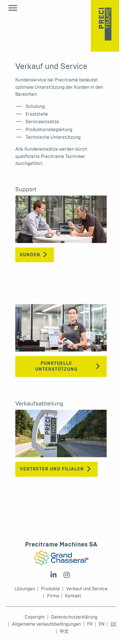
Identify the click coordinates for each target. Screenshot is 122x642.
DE (113, 624)
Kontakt (73, 596)
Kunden (30, 255)
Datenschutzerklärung (74, 617)
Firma (53, 596)
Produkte (50, 589)
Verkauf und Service (87, 589)
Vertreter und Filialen (52, 469)
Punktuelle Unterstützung (56, 366)
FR (89, 624)
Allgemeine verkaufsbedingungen (46, 624)
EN (101, 624)
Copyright (35, 617)
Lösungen (24, 589)
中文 (64, 631)
